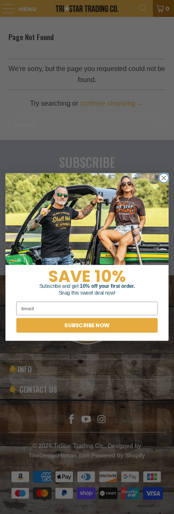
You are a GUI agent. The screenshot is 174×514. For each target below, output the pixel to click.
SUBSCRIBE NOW (87, 325)
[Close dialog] (164, 178)
